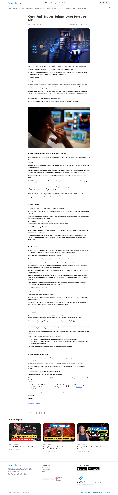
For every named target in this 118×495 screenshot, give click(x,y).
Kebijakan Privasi (97, 492)
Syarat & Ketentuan (85, 492)
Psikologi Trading (51, 8)
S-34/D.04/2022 (62, 483)
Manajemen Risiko (40, 8)
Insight (9, 8)
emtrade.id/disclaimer (34, 403)
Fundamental (29, 8)
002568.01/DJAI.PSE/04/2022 (85, 484)
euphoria (39, 299)
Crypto (74, 8)
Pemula (15, 8)
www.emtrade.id (33, 195)
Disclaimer (107, 492)
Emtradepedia (82, 8)
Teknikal (21, 8)
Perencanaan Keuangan (64, 8)
